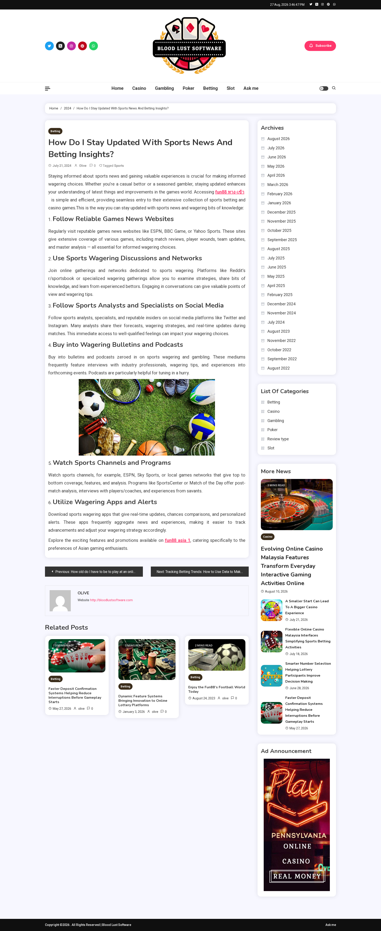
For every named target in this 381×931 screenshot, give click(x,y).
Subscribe (324, 45)
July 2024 (275, 322)
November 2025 (281, 221)
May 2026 (275, 166)
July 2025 (275, 258)
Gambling (164, 88)
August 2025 (278, 248)
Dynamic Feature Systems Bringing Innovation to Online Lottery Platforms (142, 700)
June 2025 (276, 267)
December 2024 (281, 304)
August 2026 (278, 138)
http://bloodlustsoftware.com (111, 600)
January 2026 (279, 203)
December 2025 (281, 212)
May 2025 (275, 276)
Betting (210, 88)
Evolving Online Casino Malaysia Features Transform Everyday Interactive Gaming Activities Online (292, 566)
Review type (278, 439)
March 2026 (277, 184)
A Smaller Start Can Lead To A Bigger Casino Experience (307, 607)
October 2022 (279, 349)
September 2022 (282, 359)
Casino (139, 88)
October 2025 (279, 230)
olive (82, 165)
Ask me (250, 88)
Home (117, 88)
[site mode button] (323, 88)
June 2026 (276, 157)
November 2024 (281, 313)
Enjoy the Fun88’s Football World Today (216, 689)
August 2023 (278, 331)
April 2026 (276, 175)
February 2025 (279, 294)
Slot (231, 88)
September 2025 (282, 239)
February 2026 (279, 193)
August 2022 (278, 368)
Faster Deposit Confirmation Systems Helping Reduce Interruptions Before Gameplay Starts (75, 695)
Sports (119, 165)
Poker (188, 88)
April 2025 (276, 285)
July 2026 (275, 148)
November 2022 (281, 340)
